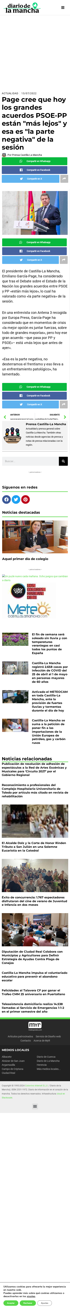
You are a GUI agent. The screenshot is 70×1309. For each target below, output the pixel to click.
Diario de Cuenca (46, 1056)
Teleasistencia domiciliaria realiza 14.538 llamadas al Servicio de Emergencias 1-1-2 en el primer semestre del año (33, 1007)
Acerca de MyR (42, 1040)
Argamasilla (8, 1064)
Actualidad (10, 93)
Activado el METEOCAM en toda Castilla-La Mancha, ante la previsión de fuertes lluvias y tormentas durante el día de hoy (50, 701)
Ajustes (44, 1303)
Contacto (25, 1040)
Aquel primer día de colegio (25, 559)
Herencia (42, 1064)
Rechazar (27, 1303)
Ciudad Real (8, 1072)
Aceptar (11, 1303)
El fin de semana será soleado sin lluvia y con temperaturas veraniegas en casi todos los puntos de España (49, 644)
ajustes (31, 1296)
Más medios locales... (49, 1069)
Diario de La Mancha (48, 1060)
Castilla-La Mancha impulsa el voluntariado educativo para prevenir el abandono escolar (34, 976)
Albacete (6, 1056)
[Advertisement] (35, 52)
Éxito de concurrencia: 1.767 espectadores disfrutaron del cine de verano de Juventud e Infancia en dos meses (34, 901)
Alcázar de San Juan (13, 1060)
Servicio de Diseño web (48, 1036)
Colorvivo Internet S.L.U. (36, 1085)
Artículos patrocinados (20, 1036)
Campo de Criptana (12, 1069)
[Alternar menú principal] (63, 7)
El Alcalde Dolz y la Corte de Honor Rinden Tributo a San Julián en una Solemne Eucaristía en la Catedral (34, 846)
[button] (35, 1106)
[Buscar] (63, 461)
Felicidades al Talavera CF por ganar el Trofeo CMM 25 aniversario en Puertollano (33, 992)
